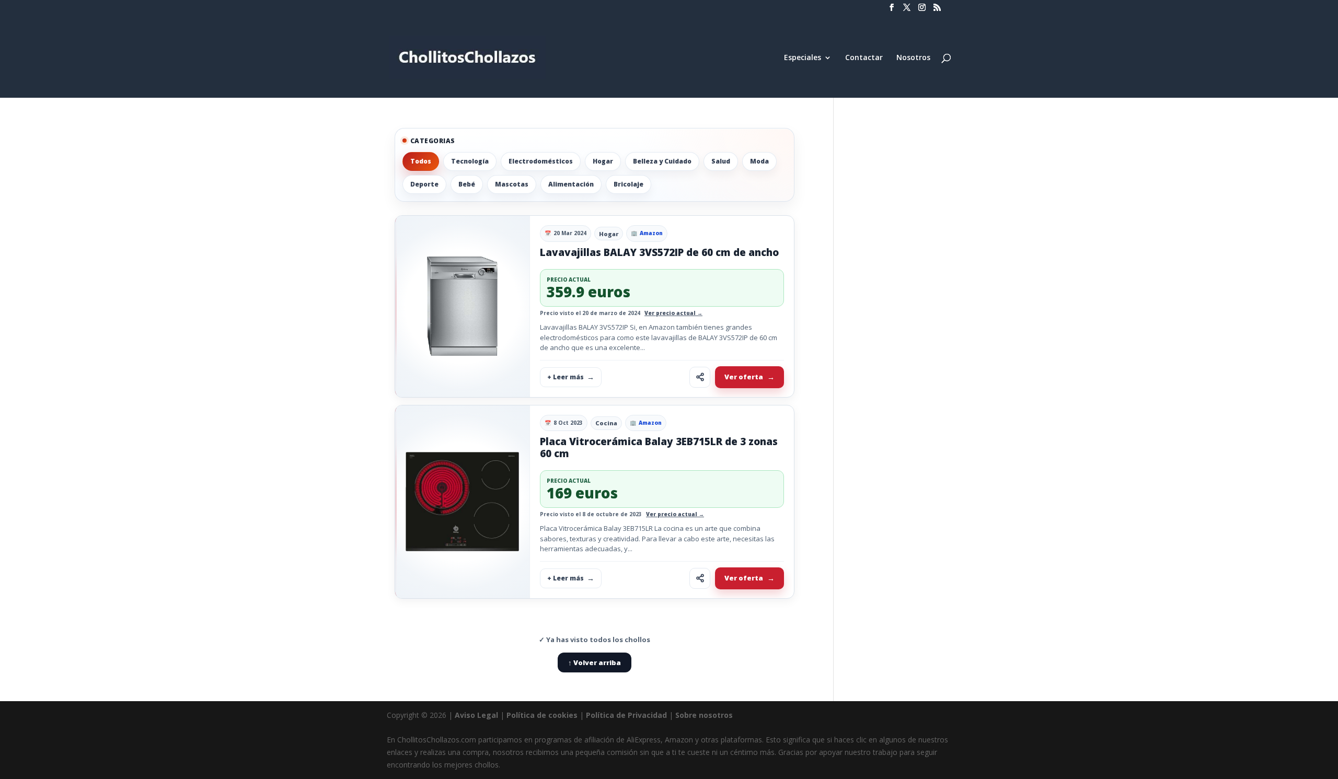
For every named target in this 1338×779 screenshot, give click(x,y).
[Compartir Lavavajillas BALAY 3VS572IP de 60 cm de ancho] (699, 377)
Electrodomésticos (541, 161)
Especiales (802, 58)
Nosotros (913, 58)
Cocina (606, 423)
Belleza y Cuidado (662, 161)
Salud (720, 161)
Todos (420, 161)
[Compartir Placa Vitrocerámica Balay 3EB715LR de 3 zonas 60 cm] (699, 578)
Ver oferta (743, 376)
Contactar (864, 58)
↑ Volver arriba (594, 662)
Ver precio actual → (673, 313)
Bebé (466, 184)
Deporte (424, 184)
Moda (759, 161)
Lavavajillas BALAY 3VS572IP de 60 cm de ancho (659, 252)
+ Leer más (565, 377)
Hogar (603, 161)
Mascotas (511, 184)
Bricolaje (628, 184)
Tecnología (470, 161)
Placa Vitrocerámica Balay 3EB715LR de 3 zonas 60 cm (659, 447)
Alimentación (571, 184)
